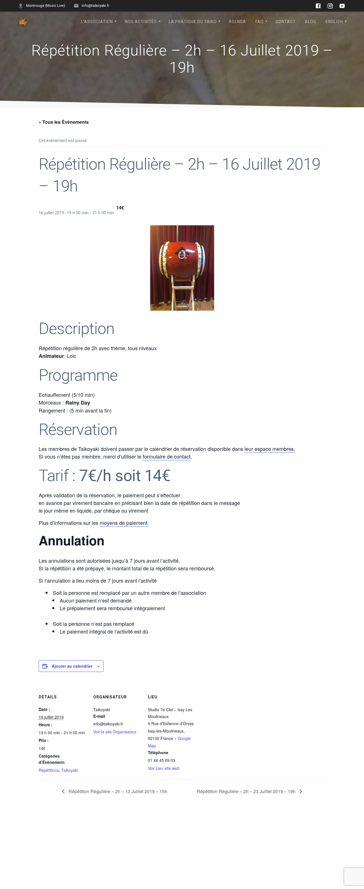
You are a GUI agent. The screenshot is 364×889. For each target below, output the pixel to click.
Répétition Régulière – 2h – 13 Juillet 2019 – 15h (117, 791)
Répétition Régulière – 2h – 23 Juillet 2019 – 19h (247, 791)
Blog (310, 21)
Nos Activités (141, 21)
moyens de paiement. (124, 522)
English (334, 21)
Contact (286, 21)
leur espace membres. (270, 448)
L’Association (97, 21)
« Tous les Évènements (64, 122)
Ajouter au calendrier (72, 666)
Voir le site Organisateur (114, 732)
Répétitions (49, 770)
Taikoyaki (69, 770)
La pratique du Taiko (193, 21)
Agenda (237, 21)
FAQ (259, 21)
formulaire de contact (167, 456)
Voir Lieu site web (163, 768)
